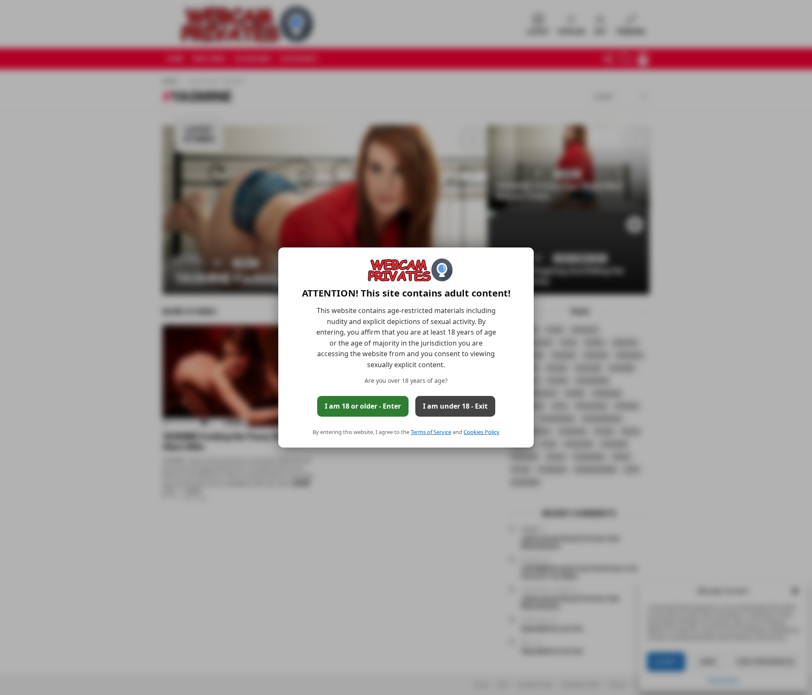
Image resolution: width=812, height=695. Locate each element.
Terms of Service (431, 432)
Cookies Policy (481, 432)
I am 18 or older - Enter (363, 406)
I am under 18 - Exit (455, 406)
